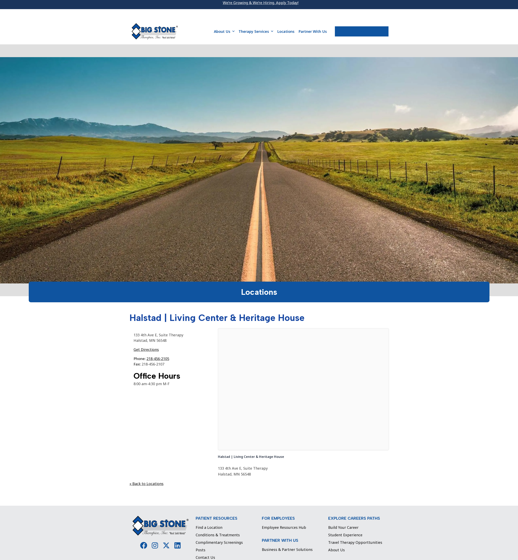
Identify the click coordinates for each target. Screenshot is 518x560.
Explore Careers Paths (359, 31)
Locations (285, 31)
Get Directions (146, 349)
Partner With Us (312, 31)
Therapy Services (254, 31)
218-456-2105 (157, 358)
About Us (222, 31)
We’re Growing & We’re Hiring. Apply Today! (260, 2)
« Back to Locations (146, 483)
